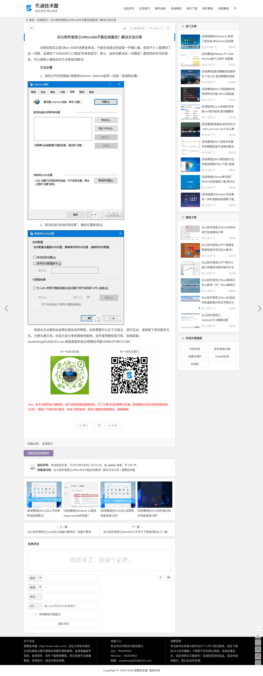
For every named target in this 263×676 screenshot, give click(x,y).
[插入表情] (161, 577)
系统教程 (176, 8)
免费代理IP (195, 356)
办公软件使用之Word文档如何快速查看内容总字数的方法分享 (218, 302)
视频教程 (223, 8)
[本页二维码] (258, 663)
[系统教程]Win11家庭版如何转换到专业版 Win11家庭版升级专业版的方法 (218, 93)
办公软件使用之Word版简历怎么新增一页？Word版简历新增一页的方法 (218, 284)
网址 (32, 596)
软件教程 (207, 8)
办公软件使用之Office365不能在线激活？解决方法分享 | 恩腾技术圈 (94, 469)
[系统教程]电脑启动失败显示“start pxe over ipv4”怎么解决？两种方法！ (218, 129)
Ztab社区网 (222, 356)
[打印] (124, 28)
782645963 (125, 650)
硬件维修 (160, 8)
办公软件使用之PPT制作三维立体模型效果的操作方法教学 (218, 267)
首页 (31, 19)
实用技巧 (144, 8)
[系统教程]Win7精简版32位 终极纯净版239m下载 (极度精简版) (218, 164)
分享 (114, 425)
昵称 (35, 578)
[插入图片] (168, 577)
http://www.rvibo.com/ (53, 646)
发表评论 (139, 28)
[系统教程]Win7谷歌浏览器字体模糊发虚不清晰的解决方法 (218, 146)
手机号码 (194, 348)
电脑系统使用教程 (38, 453)
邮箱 (35, 587)
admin (112, 465)
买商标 (195, 363)
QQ (32, 605)
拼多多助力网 (222, 348)
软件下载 (192, 8)
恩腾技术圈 (46, 5)
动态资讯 (128, 8)
